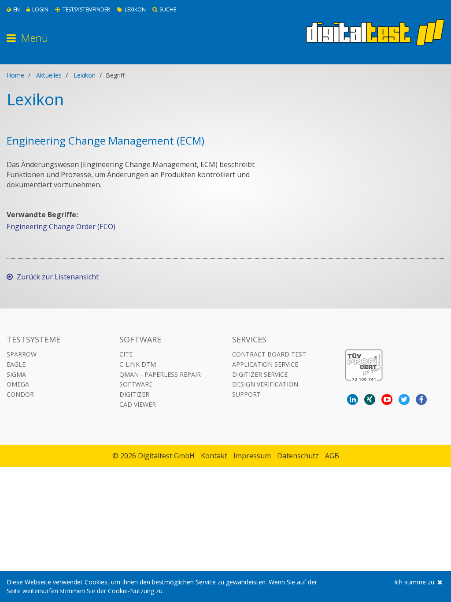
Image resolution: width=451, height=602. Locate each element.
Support (246, 394)
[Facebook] (421, 399)
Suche (167, 9)
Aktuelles (49, 75)
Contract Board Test (269, 354)
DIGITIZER (134, 394)
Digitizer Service (260, 374)
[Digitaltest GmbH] (375, 32)
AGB (332, 456)
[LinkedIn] (352, 399)
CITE (126, 354)
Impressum (252, 456)
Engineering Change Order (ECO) (61, 226)
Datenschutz (298, 456)
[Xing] (369, 399)
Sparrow (22, 354)
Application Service (265, 364)
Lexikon (135, 9)
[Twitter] (404, 399)
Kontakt (214, 456)
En (16, 9)
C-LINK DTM (137, 364)
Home (15, 75)
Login (40, 9)
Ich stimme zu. (415, 582)
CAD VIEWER (137, 404)
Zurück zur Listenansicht (57, 277)
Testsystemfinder (86, 9)
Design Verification (265, 384)
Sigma (16, 374)
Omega (18, 384)
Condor (20, 394)
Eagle (16, 364)
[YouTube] (386, 399)
